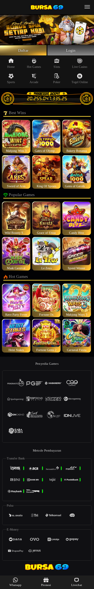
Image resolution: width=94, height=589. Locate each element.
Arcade (34, 82)
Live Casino (79, 66)
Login (71, 50)
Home (11, 66)
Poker (57, 82)
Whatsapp (15, 585)
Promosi (46, 585)
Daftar (23, 50)
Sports (11, 82)
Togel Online (79, 82)
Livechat (76, 585)
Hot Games (34, 66)
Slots (57, 66)
